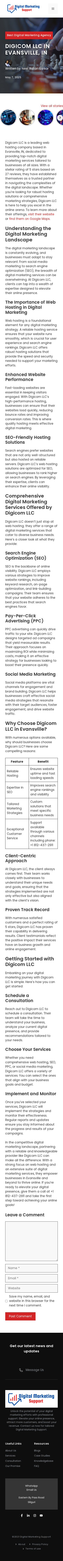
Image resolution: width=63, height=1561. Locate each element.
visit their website (41, 214)
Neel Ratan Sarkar (35, 68)
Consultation (13, 1461)
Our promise (12, 1466)
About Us (10, 1450)
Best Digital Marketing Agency (29, 35)
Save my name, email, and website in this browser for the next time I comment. (31, 1300)
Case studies (42, 1455)
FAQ (36, 1466)
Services (10, 1455)
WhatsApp (31, 1486)
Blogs (37, 1450)
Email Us (32, 1490)
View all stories (52, 106)
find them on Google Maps (29, 219)
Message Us (35, 1370)
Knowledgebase (43, 1461)
